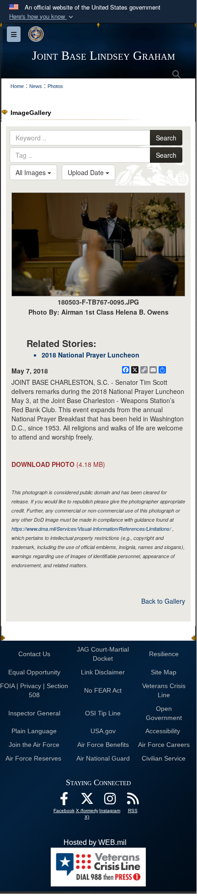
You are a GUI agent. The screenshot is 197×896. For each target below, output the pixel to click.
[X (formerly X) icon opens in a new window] (86, 801)
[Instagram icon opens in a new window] (109, 801)
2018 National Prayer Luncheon (90, 354)
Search (166, 137)
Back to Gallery (163, 601)
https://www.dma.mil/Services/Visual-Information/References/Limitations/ (91, 528)
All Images (32, 172)
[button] (42, 16)
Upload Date (87, 172)
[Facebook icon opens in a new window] (64, 801)
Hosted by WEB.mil (95, 842)
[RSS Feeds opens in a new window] (132, 801)
